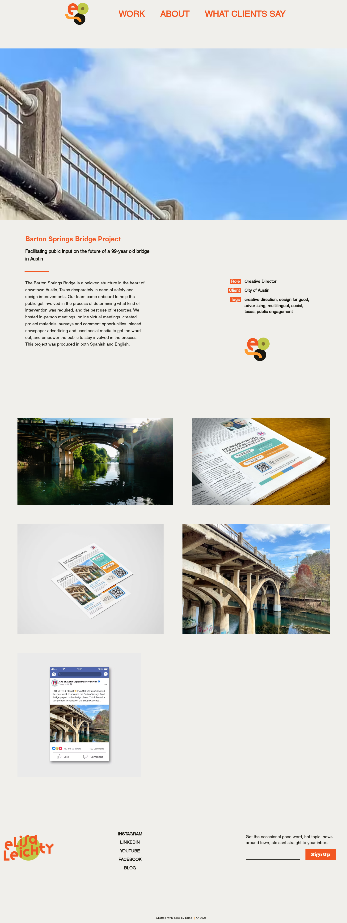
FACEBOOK (130, 859)
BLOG (130, 867)
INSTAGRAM (130, 833)
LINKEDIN (130, 842)
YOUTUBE (130, 850)
